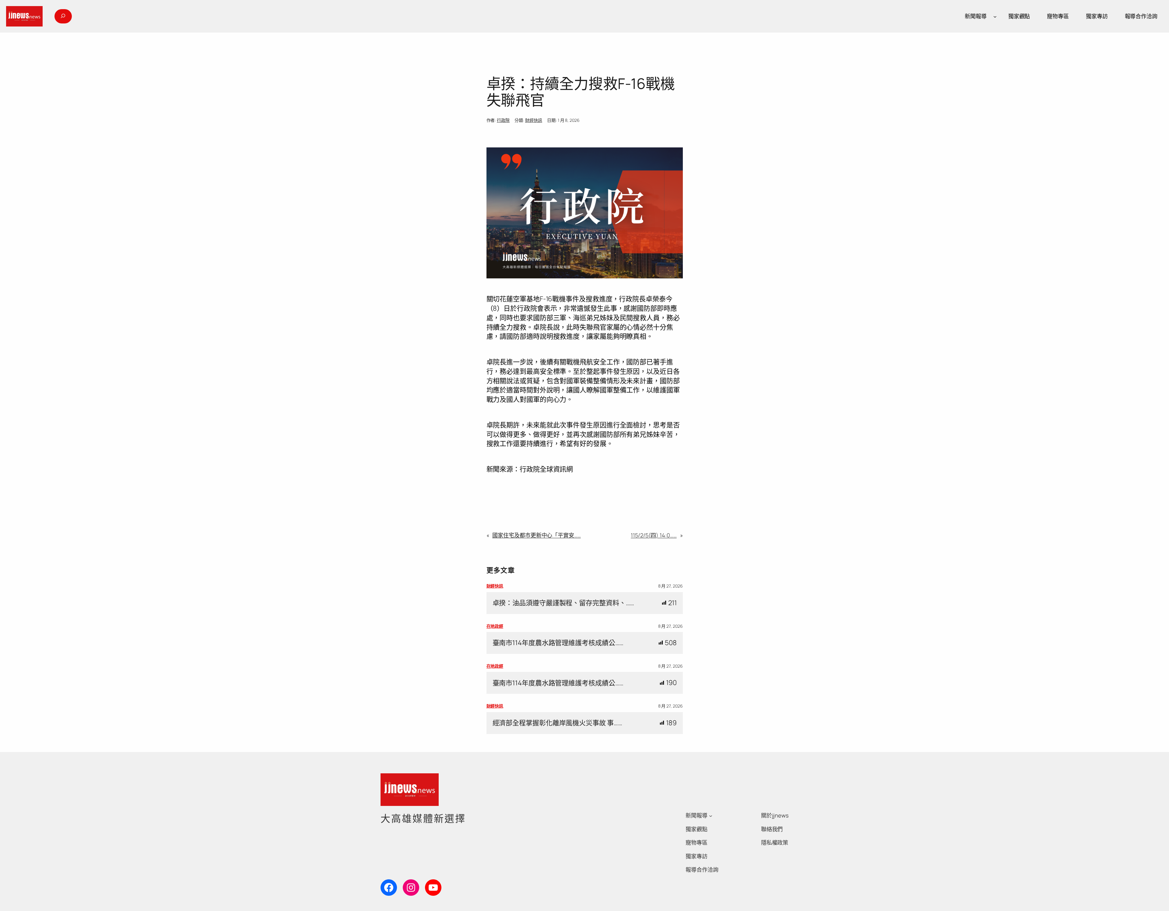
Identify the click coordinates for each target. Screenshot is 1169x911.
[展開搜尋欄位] (63, 16)
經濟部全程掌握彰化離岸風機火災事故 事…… (557, 723)
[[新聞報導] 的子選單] (995, 16)
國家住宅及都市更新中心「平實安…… (536, 535)
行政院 (503, 120)
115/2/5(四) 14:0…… (653, 535)
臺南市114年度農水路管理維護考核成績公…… (558, 643)
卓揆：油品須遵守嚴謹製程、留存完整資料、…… (563, 603)
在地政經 (495, 626)
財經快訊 (533, 120)
